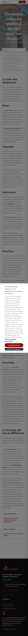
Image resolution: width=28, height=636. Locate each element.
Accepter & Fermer (14, 345)
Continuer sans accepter (11, 286)
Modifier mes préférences (14, 349)
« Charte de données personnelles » (14, 339)
